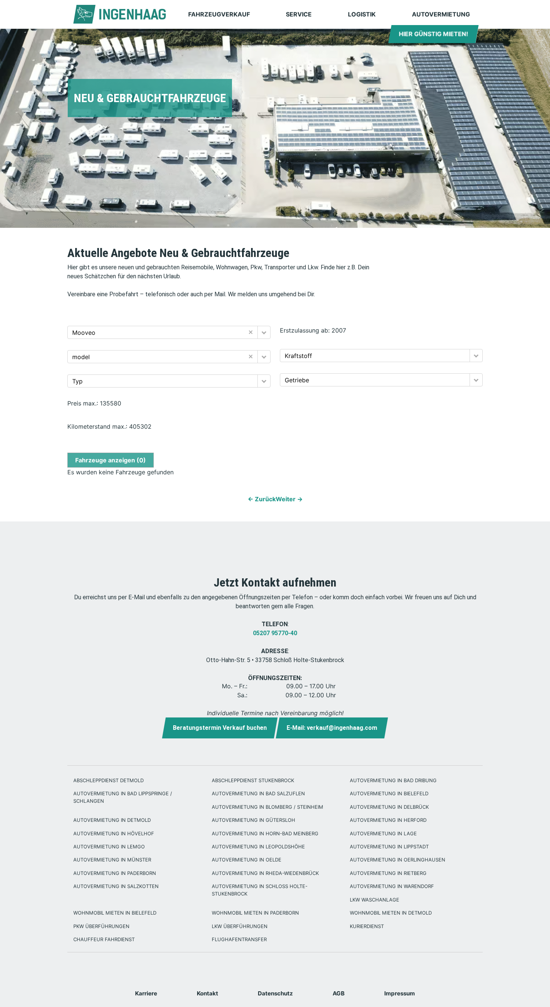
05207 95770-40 (275, 633)
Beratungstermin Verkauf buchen (220, 727)
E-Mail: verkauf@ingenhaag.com (332, 727)
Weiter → (289, 499)
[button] (264, 332)
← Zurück (262, 499)
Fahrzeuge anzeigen (110, 460)
